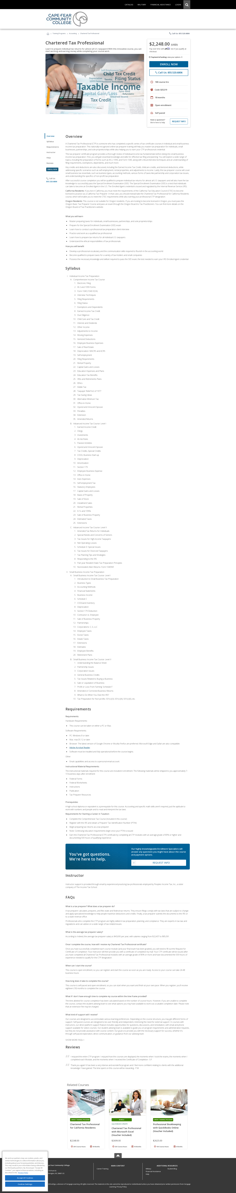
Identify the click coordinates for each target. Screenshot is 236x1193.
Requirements (53, 147)
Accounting (73, 33)
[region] (25, 1171)
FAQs (49, 158)
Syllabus (50, 141)
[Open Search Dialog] (186, 4)
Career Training (102, 1169)
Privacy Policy (122, 1187)
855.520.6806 (51, 181)
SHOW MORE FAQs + (75, 1040)
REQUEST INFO (179, 121)
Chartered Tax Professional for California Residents (85, 1126)
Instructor (51, 152)
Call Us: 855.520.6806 (179, 33)
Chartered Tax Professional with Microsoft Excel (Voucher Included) (126, 1132)
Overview (50, 136)
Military (148, 1169)
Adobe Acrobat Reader (79, 747)
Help (147, 1174)
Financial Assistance (153, 1171)
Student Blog (172, 1169)
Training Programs (59, 33)
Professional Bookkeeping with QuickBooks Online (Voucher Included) (167, 1128)
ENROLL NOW (169, 64)
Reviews (50, 163)
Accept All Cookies (25, 1178)
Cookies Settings (25, 1184)
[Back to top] (118, 1165)
